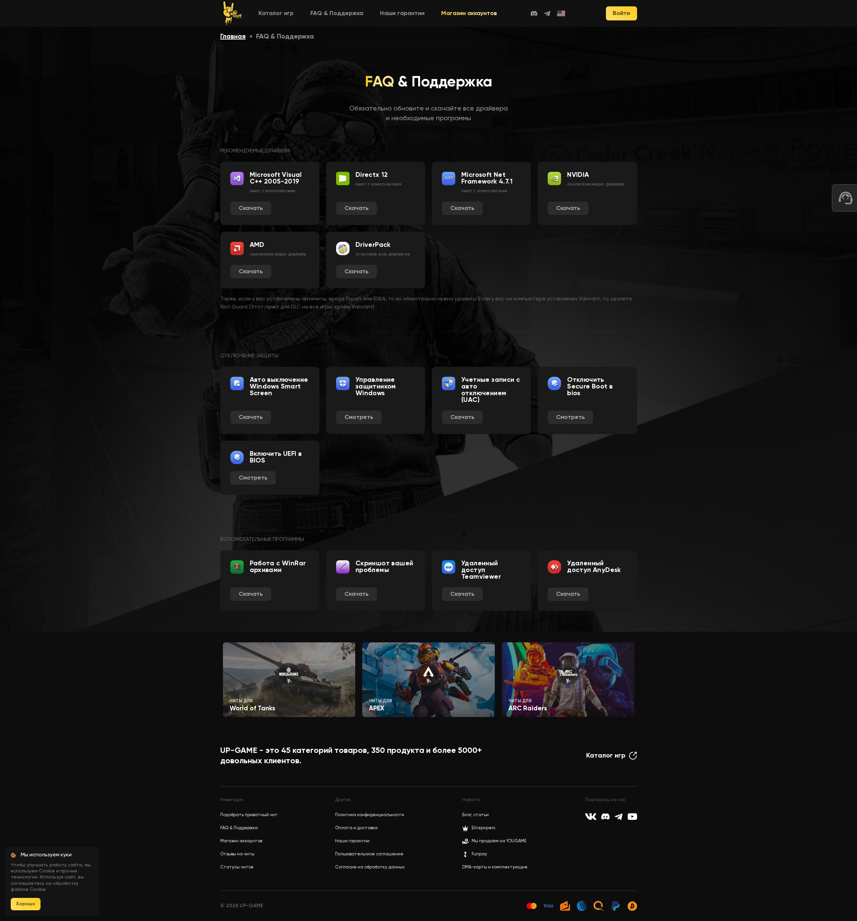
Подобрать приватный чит (249, 815)
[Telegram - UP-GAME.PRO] (547, 13)
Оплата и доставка (356, 828)
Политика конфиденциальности (369, 815)
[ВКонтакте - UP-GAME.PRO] (590, 816)
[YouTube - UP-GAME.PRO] (632, 816)
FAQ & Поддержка (336, 13)
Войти (621, 13)
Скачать (251, 208)
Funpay (479, 854)
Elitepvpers (483, 828)
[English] (561, 13)
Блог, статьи (475, 815)
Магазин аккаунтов (469, 13)
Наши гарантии (402, 13)
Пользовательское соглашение (369, 854)
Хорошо (25, 904)
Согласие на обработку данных (370, 867)
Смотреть (358, 417)
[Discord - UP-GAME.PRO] (534, 13)
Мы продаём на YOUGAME (499, 841)
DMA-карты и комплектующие (495, 867)
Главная (233, 36)
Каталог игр (276, 13)
